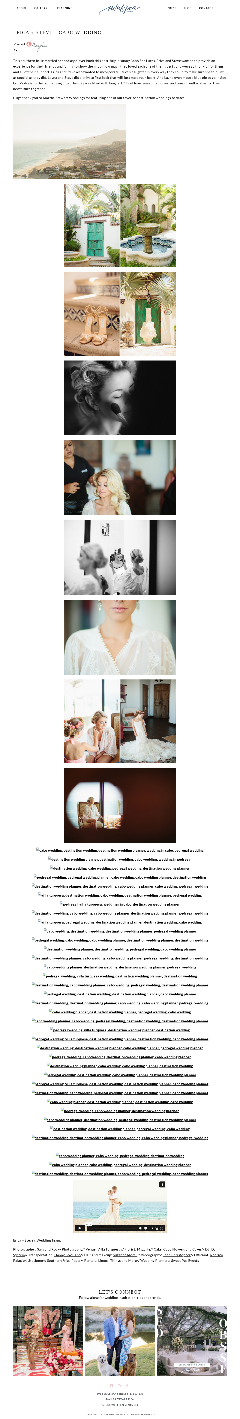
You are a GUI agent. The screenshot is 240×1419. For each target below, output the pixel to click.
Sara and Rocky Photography (59, 1249)
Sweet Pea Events (185, 1260)
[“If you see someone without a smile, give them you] (48, 1341)
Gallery (41, 8)
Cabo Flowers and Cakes (182, 1249)
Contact (206, 8)
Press (171, 8)
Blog (188, 8)
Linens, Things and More (117, 1260)
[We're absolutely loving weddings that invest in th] (192, 1341)
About (22, 8)
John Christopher (177, 1255)
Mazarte (143, 1249)
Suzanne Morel (125, 1255)
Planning (65, 8)
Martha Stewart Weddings (64, 98)
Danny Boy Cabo (67, 1255)
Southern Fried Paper (64, 1260)
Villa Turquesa (109, 1249)
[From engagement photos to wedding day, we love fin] (120, 1341)
